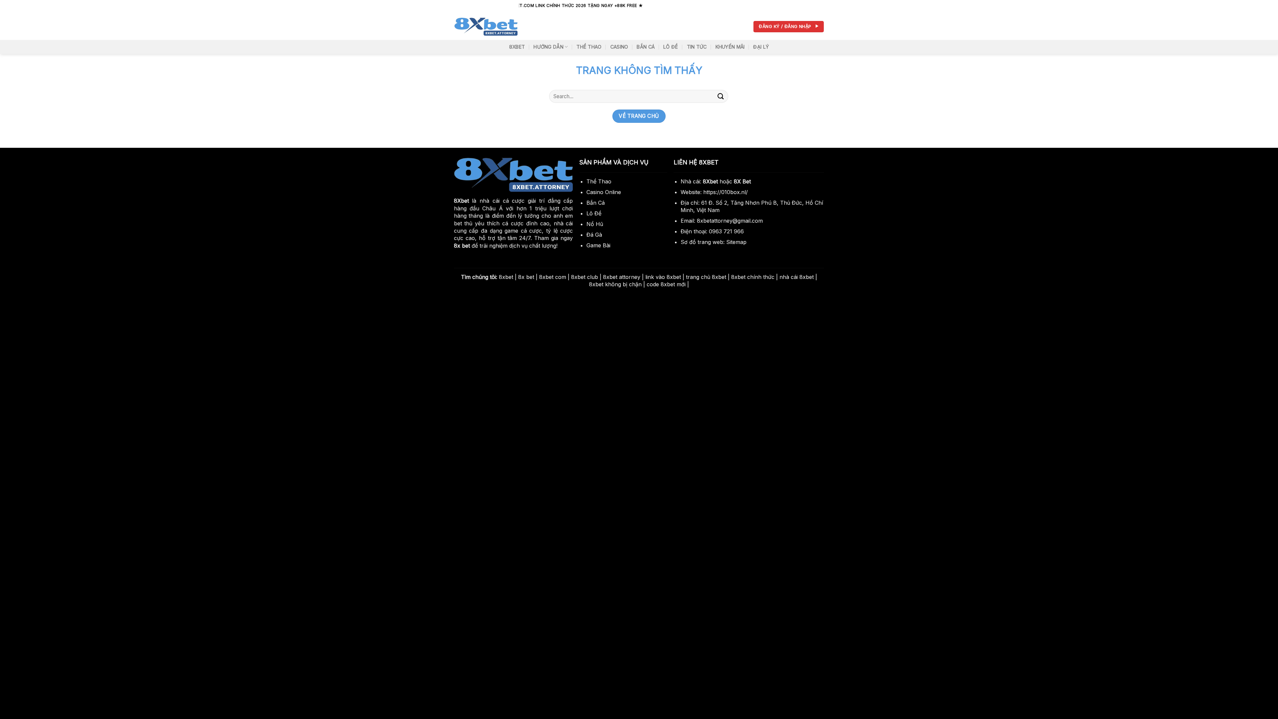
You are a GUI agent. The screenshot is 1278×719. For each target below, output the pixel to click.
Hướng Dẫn (548, 47)
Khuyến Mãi (730, 47)
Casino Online (603, 192)
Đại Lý (761, 47)
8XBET (517, 47)
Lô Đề (670, 47)
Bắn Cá (646, 47)
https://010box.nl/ (725, 192)
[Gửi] (721, 96)
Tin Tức (697, 47)
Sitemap (736, 242)
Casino (619, 47)
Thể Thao (588, 47)
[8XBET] (486, 27)
